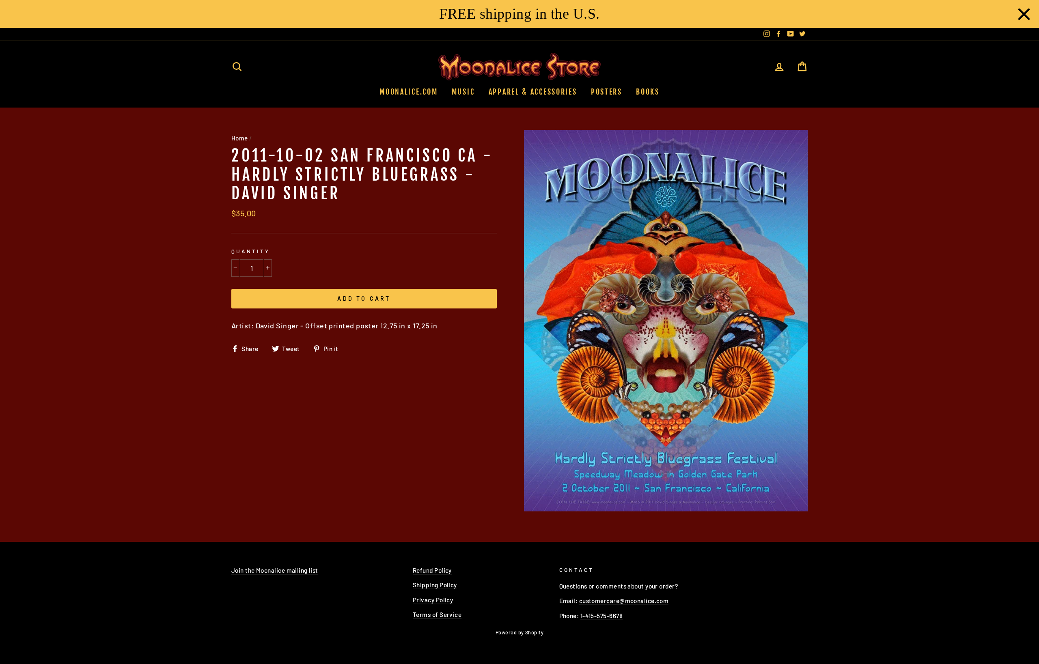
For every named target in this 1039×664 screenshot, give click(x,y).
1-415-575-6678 (601, 615)
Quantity (250, 251)
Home (239, 138)
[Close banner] (1024, 14)
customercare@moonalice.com (624, 600)
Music (463, 91)
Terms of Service (437, 614)
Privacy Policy (433, 600)
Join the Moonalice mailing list (274, 570)
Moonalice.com (408, 91)
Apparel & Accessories (533, 91)
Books (648, 91)
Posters (606, 91)
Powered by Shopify (519, 632)
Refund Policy (432, 570)
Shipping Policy (435, 585)
